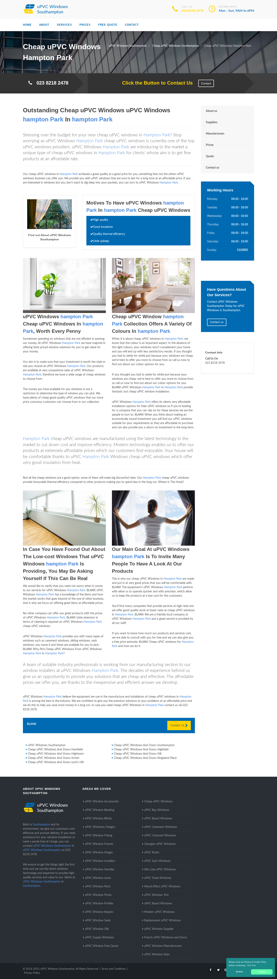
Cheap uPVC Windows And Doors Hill (137, 753)
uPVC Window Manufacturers (163, 946)
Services (64, 24)
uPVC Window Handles (99, 869)
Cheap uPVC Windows (158, 801)
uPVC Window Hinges (99, 852)
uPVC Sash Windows (157, 861)
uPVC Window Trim (156, 895)
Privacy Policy (32, 973)
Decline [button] (239, 972)
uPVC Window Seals (98, 920)
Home (27, 24)
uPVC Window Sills (97, 929)
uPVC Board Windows (158, 818)
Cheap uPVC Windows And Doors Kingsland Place (145, 758)
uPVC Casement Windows (160, 827)
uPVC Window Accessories (102, 801)
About (44, 24)
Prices (85, 24)
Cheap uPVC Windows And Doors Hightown (56, 753)
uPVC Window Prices (98, 895)
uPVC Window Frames (99, 844)
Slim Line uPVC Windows (160, 869)
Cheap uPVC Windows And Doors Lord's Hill (56, 762)
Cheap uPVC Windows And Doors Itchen (53, 758)
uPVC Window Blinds (98, 818)
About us (211, 111)
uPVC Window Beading (99, 810)
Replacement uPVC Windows (162, 920)
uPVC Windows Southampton (46, 745)
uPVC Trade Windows (157, 878)
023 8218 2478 (192, 10)
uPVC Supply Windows (99, 937)
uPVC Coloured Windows (160, 835)
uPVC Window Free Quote (101, 946)
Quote (210, 156)
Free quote (107, 24)
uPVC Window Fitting (98, 835)
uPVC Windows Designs (100, 827)
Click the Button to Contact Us (155, 83)
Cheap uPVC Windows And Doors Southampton (144, 745)
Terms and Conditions (113, 969)
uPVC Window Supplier (159, 929)
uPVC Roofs (151, 852)
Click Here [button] (251, 965)
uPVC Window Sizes (157, 954)
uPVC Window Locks (98, 878)
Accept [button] (262, 972)
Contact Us (177, 725)
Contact (132, 24)
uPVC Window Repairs (99, 912)
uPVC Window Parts (98, 886)
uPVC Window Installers (100, 861)
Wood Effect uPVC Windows (162, 886)
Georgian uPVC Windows (160, 844)
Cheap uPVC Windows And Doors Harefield (55, 749)
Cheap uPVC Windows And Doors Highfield (141, 749)
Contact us (212, 167)
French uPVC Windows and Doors (165, 937)
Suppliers (211, 122)
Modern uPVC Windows (159, 912)
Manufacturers (215, 133)
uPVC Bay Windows (156, 810)
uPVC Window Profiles (99, 903)
